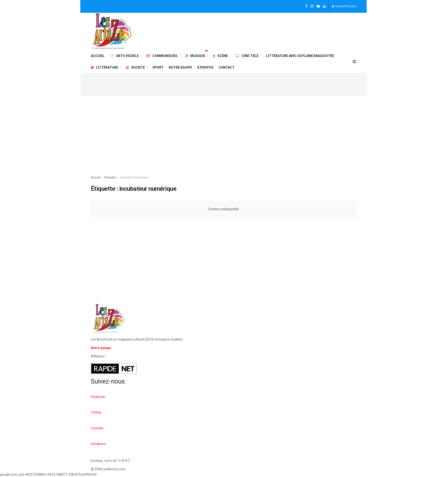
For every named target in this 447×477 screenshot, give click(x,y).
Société (138, 67)
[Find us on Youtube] (318, 6)
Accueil (98, 56)
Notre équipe (180, 67)
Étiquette (110, 177)
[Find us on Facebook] (306, 6)
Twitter (96, 412)
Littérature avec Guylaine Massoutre (300, 56)
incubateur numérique (134, 177)
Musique (197, 56)
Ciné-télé (250, 56)
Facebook (98, 397)
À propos (205, 67)
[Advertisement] (271, 30)
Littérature (107, 67)
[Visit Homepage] (112, 31)
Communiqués (164, 56)
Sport (158, 67)
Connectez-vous (345, 6)
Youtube (97, 428)
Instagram (98, 444)
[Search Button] (354, 61)
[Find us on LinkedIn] (324, 6)
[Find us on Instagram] (312, 6)
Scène (222, 56)
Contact (226, 67)
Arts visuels (127, 56)
